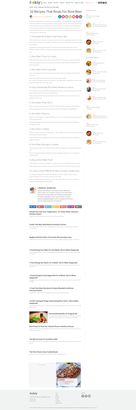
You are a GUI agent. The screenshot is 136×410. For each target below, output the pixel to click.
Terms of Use (32, 399)
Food (45, 2)
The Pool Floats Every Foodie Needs (43, 352)
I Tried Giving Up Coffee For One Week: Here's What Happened (54, 250)
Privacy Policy (33, 401)
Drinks (50, 2)
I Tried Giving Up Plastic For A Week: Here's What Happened (53, 263)
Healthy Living (79, 2)
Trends (62, 2)
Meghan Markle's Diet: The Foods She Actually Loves (50, 237)
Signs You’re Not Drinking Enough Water (99, 89)
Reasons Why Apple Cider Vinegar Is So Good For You (99, 98)
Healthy (87, 2)
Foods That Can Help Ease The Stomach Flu (99, 51)
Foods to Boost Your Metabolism (98, 42)
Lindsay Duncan (37, 17)
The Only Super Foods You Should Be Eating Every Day (100, 25)
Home (31, 7)
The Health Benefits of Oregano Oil (63, 314)
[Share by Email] (70, 17)
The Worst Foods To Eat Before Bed (43, 339)
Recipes (56, 2)
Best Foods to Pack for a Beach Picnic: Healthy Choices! (51, 326)
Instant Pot (69, 2)
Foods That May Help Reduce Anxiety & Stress (47, 224)
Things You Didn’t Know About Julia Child (92, 34)
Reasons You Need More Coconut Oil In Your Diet (99, 81)
